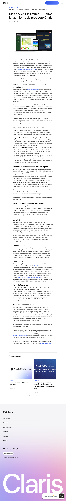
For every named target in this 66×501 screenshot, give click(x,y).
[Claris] (5, 3)
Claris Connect (37, 266)
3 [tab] (33, 395)
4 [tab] (35, 395)
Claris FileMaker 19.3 (32, 89)
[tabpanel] (21, 374)
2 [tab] (31, 395)
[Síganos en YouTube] (13, 449)
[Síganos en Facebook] (10, 449)
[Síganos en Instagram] (17, 449)
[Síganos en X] (7, 449)
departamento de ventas (20, 336)
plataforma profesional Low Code (27, 69)
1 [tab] (29, 395)
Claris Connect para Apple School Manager (30, 277)
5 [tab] (37, 395)
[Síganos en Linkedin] (4, 449)
